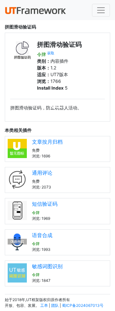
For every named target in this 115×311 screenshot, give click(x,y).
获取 (50, 53)
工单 (44, 305)
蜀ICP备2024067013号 (82, 305)
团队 (55, 305)
